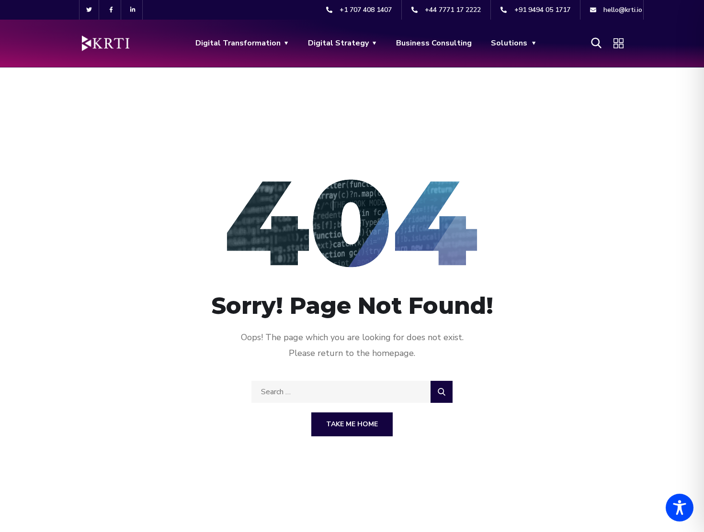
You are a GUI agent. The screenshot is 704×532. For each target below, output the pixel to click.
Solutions (509, 43)
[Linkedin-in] (133, 10)
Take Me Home (352, 424)
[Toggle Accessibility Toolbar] (679, 507)
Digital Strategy (338, 43)
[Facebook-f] (111, 10)
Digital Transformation (238, 43)
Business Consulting (434, 43)
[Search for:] (352, 392)
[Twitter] (89, 10)
